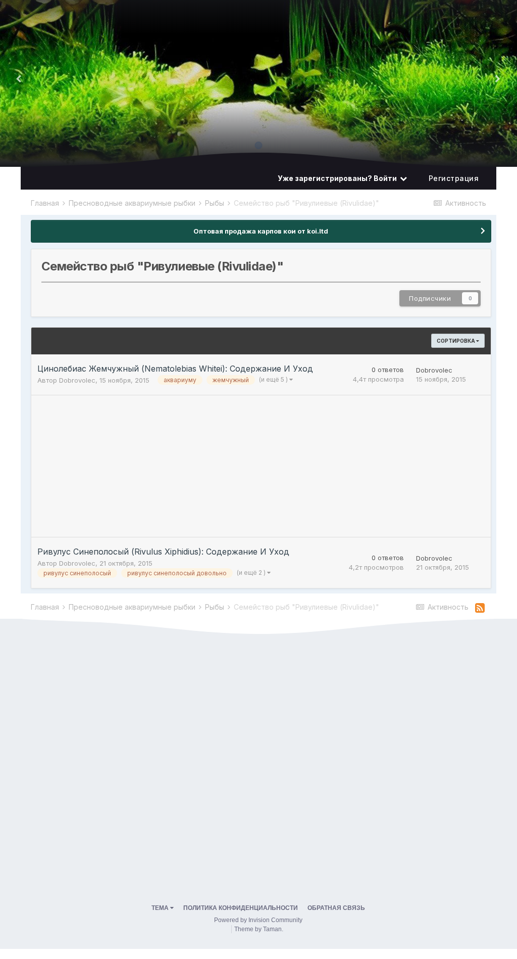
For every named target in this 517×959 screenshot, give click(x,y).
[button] (497, 78)
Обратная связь (336, 907)
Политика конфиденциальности (240, 907)
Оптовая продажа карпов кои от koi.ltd (260, 231)
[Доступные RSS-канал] (480, 608)
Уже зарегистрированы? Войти (339, 178)
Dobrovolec (77, 380)
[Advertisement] (149, 466)
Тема (160, 907)
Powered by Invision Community (258, 920)
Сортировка (456, 341)
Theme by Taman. (258, 929)
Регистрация (454, 178)
